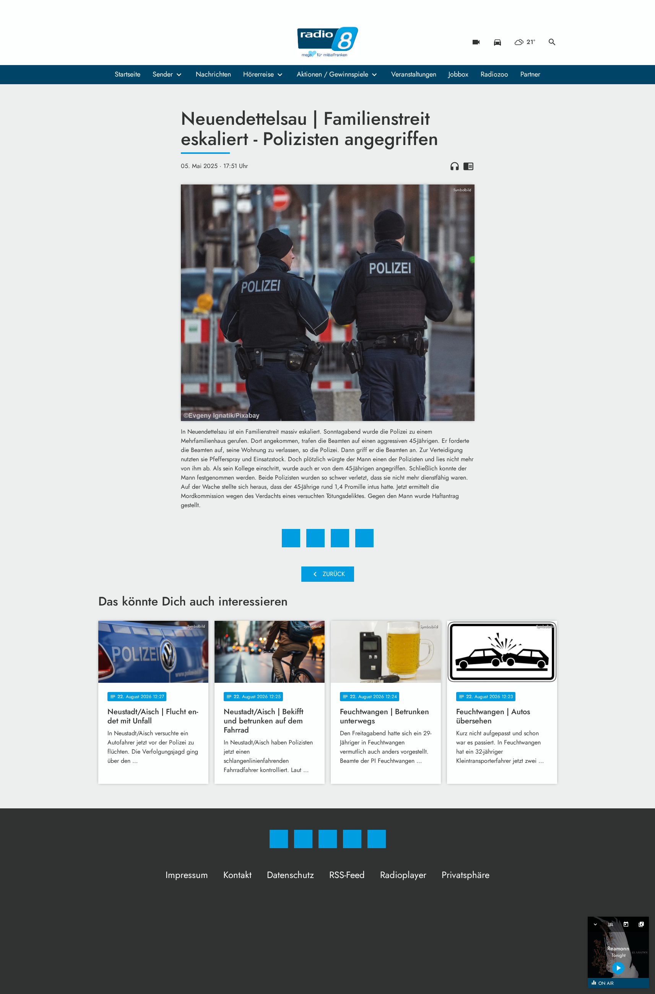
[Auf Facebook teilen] (291, 538)
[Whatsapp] (136, 42)
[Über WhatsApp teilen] (340, 538)
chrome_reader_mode (468, 166)
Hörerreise (258, 74)
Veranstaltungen (413, 74)
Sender (163, 74)
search (552, 42)
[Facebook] (106, 42)
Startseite (127, 74)
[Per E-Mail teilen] (364, 538)
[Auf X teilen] (315, 538)
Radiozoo (494, 74)
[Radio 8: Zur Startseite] (327, 42)
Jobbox (458, 74)
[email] (167, 42)
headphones (454, 166)
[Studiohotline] (151, 42)
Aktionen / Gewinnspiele (332, 74)
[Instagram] (121, 42)
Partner (530, 74)
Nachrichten (213, 74)
